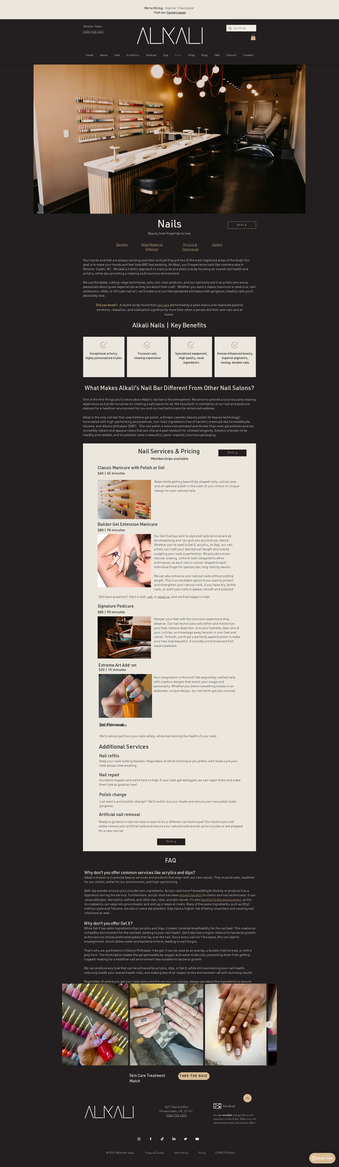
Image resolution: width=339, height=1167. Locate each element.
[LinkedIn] (174, 1139)
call (149, 597)
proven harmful (191, 895)
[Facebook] (151, 1139)
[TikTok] (162, 1139)
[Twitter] (186, 1139)
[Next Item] (269, 1024)
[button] (253, 37)
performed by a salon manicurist (193, 305)
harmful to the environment (221, 900)
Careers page (176, 12)
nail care (163, 305)
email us (164, 597)
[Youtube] (197, 1139)
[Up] (247, 1098)
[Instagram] (139, 1139)
